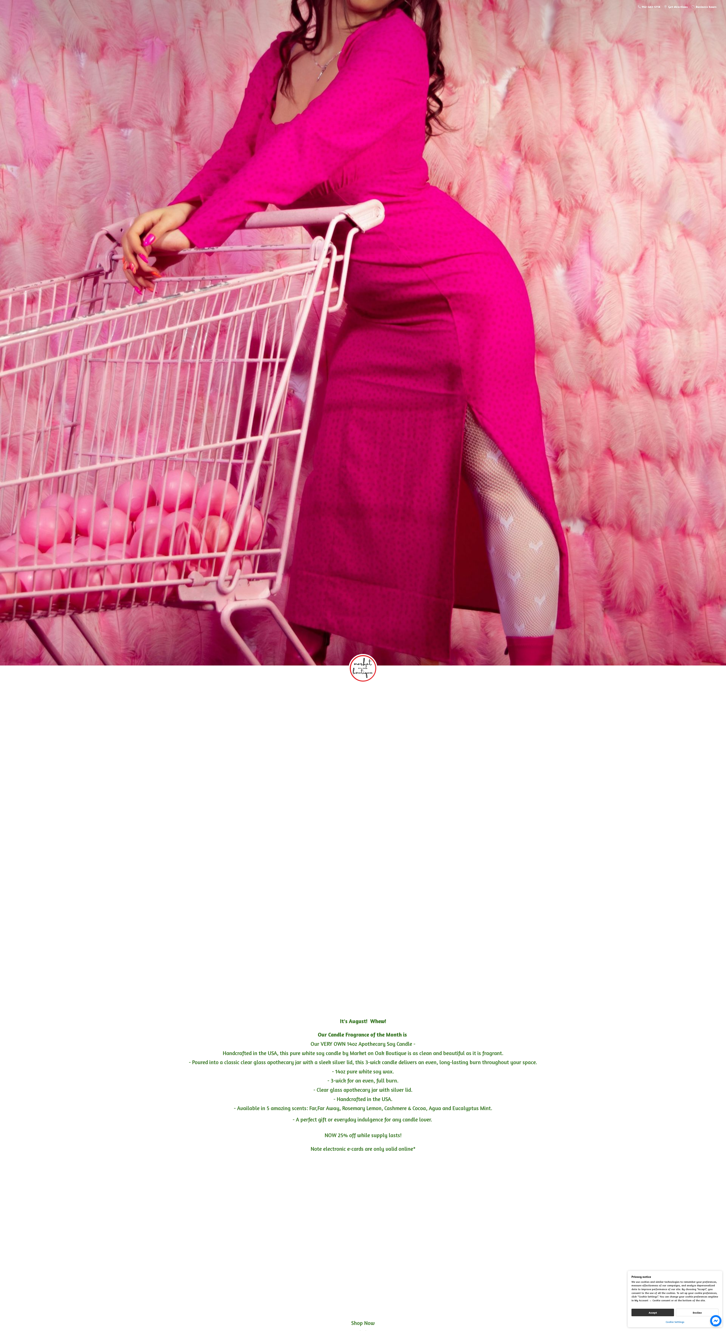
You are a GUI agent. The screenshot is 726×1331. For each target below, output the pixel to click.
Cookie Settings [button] (675, 1321)
